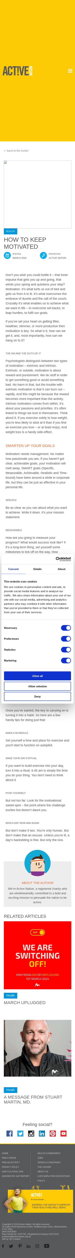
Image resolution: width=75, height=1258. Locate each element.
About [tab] (61, 568)
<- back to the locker (16, 150)
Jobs (40, 1158)
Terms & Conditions (49, 1162)
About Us (43, 1171)
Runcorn (54, 78)
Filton (38, 74)
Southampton (42, 83)
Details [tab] (37, 568)
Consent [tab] (13, 568)
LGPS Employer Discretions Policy (54, 1178)
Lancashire (55, 74)
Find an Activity (11, 1162)
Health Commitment (49, 1153)
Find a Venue (9, 1158)
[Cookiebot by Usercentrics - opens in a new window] (55, 559)
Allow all (37, 675)
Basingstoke (56, 69)
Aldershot (40, 69)
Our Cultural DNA (12, 1171)
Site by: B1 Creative (11, 1239)
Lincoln (39, 78)
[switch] (66, 639)
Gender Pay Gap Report (15, 1176)
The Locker (44, 1167)
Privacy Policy (10, 1167)
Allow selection (37, 686)
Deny (37, 696)
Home (5, 1153)
